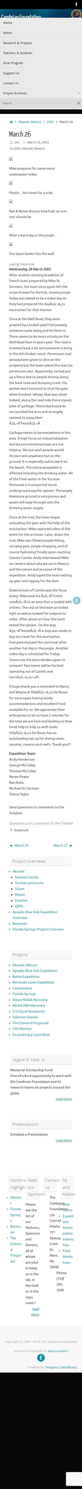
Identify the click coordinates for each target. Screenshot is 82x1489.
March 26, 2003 (38, 142)
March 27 (61, 845)
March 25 (21, 845)
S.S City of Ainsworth (29, 1011)
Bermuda (20, 924)
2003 (50, 122)
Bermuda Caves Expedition (33, 982)
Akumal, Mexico (29, 122)
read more (64, 1099)
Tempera (51, 1367)
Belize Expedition (26, 977)
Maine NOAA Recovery (30, 1000)
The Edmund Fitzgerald (31, 1023)
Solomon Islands (25, 1017)
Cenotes (21, 900)
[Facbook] (76, 4)
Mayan (20, 895)
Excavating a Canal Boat (31, 1035)
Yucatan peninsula (29, 883)
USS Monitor (22, 1029)
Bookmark (21, 830)
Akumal (18, 871)
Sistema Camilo (26, 877)
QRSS (19, 906)
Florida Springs (24, 994)
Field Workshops (68, 1257)
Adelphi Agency (58, 1351)
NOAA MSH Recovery (29, 1006)
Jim (16, 142)
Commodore (22, 988)
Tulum (19, 889)
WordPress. (69, 1367)
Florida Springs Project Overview (38, 929)
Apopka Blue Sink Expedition (35, 971)
